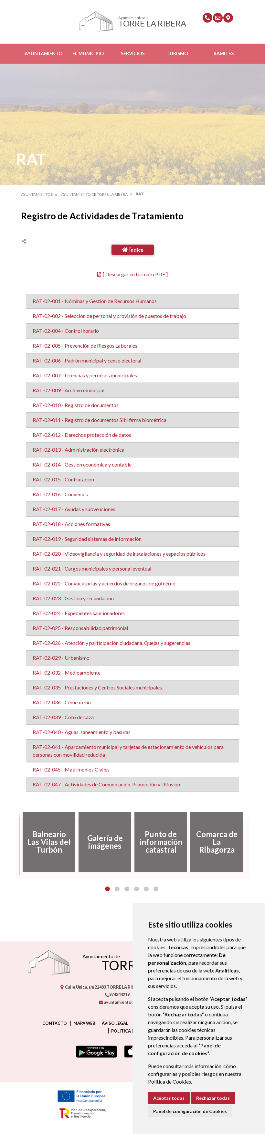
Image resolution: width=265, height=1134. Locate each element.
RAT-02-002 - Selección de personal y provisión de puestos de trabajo (109, 316)
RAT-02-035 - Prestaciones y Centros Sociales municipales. (98, 687)
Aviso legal (115, 1023)
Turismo (177, 53)
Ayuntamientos (37, 194)
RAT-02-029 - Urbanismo (61, 658)
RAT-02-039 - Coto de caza (63, 717)
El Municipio (88, 53)
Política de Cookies (169, 1081)
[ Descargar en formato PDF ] (135, 274)
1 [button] (107, 889)
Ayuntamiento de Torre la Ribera (94, 194)
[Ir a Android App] (95, 1051)
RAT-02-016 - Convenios (60, 494)
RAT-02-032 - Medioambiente (67, 672)
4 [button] (136, 889)
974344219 (119, 994)
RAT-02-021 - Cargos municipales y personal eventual (92, 568)
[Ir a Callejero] (228, 18)
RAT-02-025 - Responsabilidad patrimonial (80, 628)
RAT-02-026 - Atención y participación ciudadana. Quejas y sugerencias (111, 643)
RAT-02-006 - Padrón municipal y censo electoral (87, 360)
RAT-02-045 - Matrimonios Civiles (71, 769)
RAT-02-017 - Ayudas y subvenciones (74, 509)
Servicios (132, 53)
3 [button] (126, 889)
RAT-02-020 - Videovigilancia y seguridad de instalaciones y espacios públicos (119, 554)
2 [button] (117, 889)
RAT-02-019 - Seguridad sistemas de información (87, 539)
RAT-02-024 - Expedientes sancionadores (79, 613)
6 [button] (156, 889)
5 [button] (146, 889)
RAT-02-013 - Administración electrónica (78, 449)
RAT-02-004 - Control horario (66, 331)
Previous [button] (16, 842)
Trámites (222, 53)
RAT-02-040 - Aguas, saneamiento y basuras (82, 732)
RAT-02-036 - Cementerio (62, 702)
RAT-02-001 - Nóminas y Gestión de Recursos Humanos (95, 301)
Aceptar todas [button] (169, 1098)
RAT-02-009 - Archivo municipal (68, 390)
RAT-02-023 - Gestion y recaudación (73, 598)
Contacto (54, 1023)
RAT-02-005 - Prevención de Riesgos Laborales (85, 345)
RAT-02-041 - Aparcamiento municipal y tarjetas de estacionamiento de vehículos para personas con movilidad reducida (128, 751)
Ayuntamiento (43, 53)
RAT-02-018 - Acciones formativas (71, 524)
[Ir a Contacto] (218, 18)
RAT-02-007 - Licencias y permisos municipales (85, 375)
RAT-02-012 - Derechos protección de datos (82, 435)
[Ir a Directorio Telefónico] (207, 18)
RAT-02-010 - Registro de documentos (76, 405)
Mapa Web (84, 1023)
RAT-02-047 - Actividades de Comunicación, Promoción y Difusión (106, 784)
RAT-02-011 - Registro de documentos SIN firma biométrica (99, 420)
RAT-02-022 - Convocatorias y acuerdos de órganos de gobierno (104, 583)
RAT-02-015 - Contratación (63, 479)
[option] (49, 842)
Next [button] (249, 842)
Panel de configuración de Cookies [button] (190, 1111)
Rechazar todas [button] (213, 1098)
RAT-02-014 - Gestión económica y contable (82, 464)
